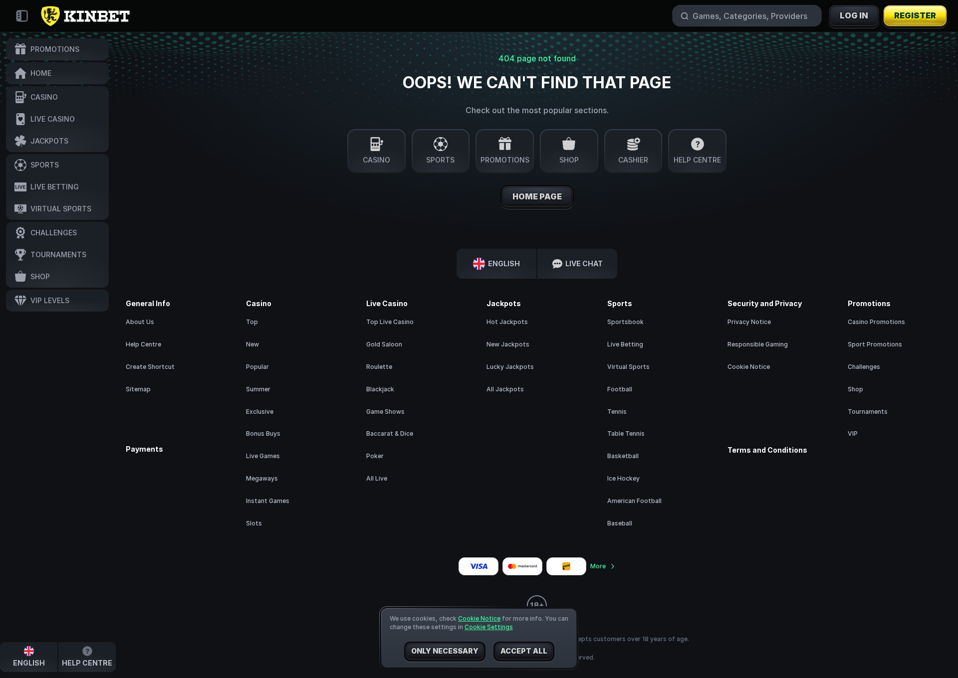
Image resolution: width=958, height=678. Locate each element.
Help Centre (143, 344)
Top (252, 322)
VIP (853, 433)
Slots (254, 523)
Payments (144, 449)
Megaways (262, 478)
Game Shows (385, 411)
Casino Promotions (876, 322)
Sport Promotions (875, 344)
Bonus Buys (263, 433)
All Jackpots (505, 389)
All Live (376, 478)
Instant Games (267, 501)
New (252, 344)
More (598, 566)
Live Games (263, 456)
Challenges (864, 366)
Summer (258, 389)
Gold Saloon (384, 344)
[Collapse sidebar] (22, 16)
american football (634, 501)
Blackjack (380, 389)
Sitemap (138, 389)
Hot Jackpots (507, 322)
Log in (854, 15)
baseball (619, 523)
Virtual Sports (628, 366)
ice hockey (623, 478)
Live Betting (625, 344)
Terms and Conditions (767, 450)
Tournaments (868, 411)
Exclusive (259, 411)
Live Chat (584, 263)
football (619, 389)
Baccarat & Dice (389, 433)
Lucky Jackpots (510, 366)
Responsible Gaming (757, 344)
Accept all (523, 651)
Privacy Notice (749, 322)
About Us (140, 322)
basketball (623, 456)
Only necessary (445, 651)
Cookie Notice (748, 366)
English (504, 263)
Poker (375, 456)
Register (915, 15)
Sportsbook (625, 322)
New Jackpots (507, 344)
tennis (617, 411)
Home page (537, 196)
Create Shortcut (150, 366)
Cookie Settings (489, 627)
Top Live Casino (390, 322)
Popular (257, 366)
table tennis (626, 433)
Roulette (379, 366)
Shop (855, 389)
